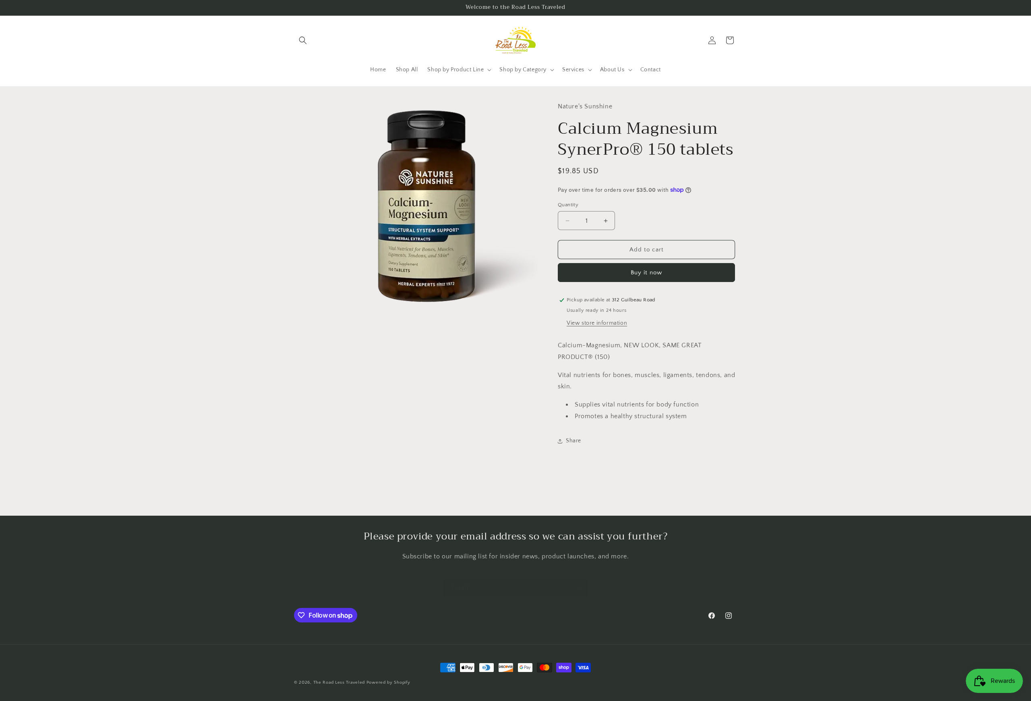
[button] (303, 40)
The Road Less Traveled (339, 682)
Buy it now (646, 272)
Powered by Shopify (388, 682)
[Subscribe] (579, 588)
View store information (597, 323)
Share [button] (573, 441)
